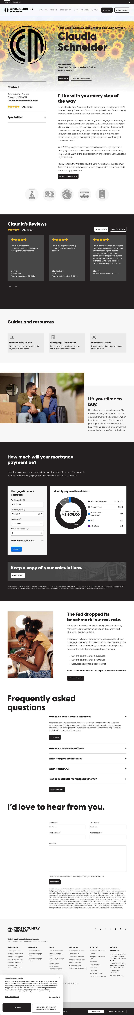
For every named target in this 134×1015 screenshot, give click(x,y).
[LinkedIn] (100, 929)
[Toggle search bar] (128, 2)
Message (52, 843)
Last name (94, 822)
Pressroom (93, 967)
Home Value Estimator (76, 957)
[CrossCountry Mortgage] (19, 10)
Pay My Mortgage (75, 965)
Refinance (53, 10)
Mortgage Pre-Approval (16, 957)
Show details (53, 997)
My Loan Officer (65, 10)
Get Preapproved (57, 790)
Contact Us (93, 970)
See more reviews (118, 229)
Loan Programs (54, 964)
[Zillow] (120, 929)
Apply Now (107, 10)
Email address (55, 832)
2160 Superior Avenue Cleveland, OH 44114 (18, 96)
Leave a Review (101, 229)
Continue (17, 1007)
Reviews (29, 107)
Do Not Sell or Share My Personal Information (46, 1008)
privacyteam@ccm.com (114, 905)
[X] (105, 929)
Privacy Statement (12, 996)
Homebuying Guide (14, 951)
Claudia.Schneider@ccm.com (23, 100)
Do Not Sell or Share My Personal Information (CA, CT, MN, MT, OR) (118, 965)
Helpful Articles (74, 954)
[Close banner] (59, 978)
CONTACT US (54, 882)
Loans (76, 10)
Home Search (17, 2)
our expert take (102, 670)
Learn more (54, 737)
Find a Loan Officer (96, 973)
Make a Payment (122, 10)
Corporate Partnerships (97, 951)
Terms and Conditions (117, 975)
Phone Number (96, 832)
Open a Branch (95, 964)
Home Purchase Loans (15, 962)
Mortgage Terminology (77, 959)
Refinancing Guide (34, 951)
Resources (84, 10)
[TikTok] (125, 929)
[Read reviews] (14, 107)
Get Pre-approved (75, 678)
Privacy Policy (83, 876)
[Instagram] (110, 929)
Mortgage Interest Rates (15, 954)
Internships (93, 962)
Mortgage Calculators (76, 951)
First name (53, 822)
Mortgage (7, 2)
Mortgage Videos (75, 962)
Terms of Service (95, 876)
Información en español (98, 976)
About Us (95, 10)
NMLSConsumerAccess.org (78, 968)
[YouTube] (115, 929)
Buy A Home (43, 10)
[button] (27, 87)
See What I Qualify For (81, 78)
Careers (92, 954)
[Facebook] (95, 929)
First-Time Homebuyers (15, 959)
